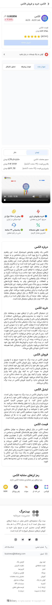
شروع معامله (26, 42)
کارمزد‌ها (21, 569)
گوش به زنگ (41, 580)
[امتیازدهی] (25, 36)
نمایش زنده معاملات (17, 576)
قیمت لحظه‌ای (40, 565)
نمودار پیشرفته (26, 66)
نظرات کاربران (19, 565)
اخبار (43, 569)
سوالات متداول (19, 580)
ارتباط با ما (41, 587)
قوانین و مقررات (18, 573)
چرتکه (43, 573)
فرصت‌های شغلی (18, 587)
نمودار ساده (41, 66)
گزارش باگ (20, 562)
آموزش (43, 576)
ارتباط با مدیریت (39, 591)
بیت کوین (35, 263)
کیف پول (42, 562)
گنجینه (43, 583)
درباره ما (21, 591)
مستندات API (19, 583)
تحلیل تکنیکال (11, 66)
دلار (15, 152)
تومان (37, 152)
